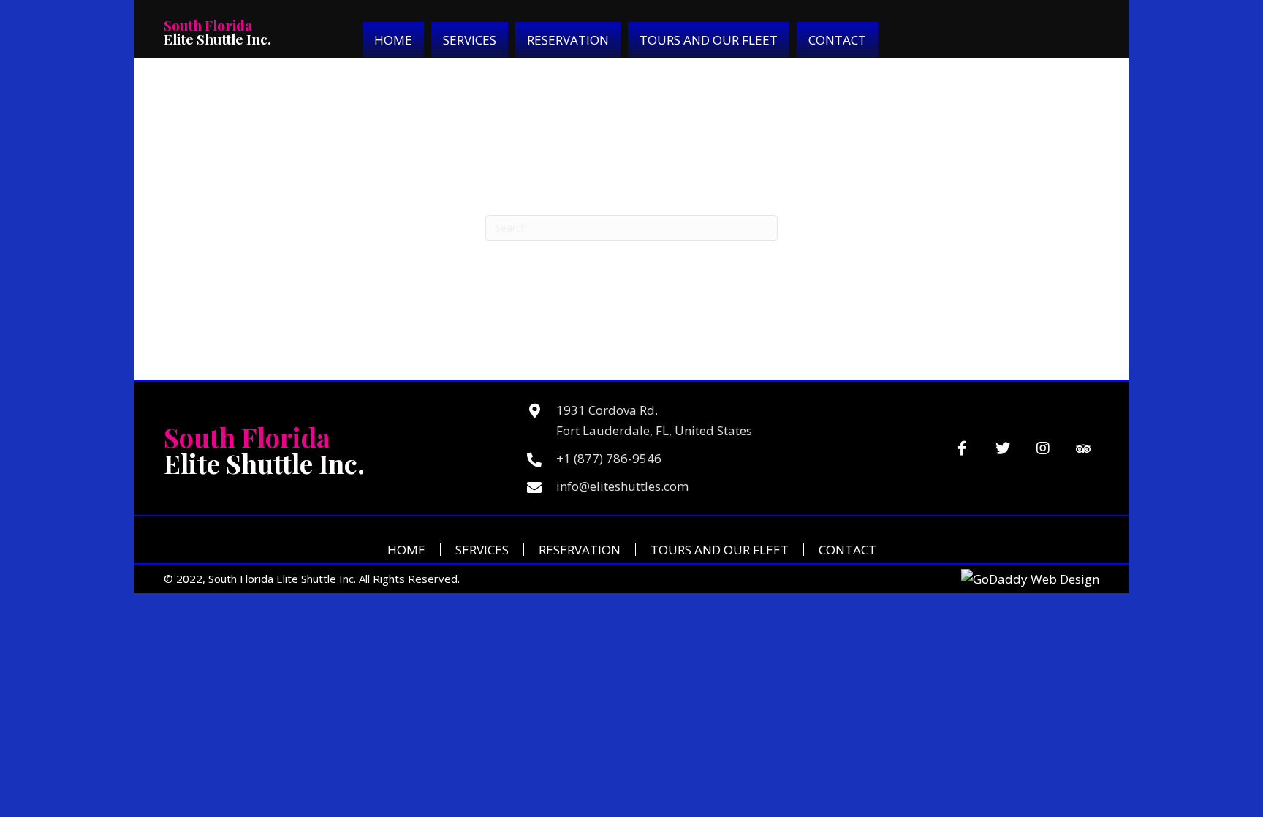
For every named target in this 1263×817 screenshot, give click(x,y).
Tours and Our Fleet (720, 549)
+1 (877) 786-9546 (608, 458)
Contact (847, 549)
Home (406, 549)
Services (482, 549)
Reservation (580, 549)
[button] (962, 448)
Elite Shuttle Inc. (217, 31)
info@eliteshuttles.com (622, 486)
